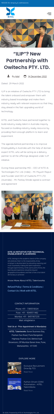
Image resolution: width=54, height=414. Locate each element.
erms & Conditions (33, 287)
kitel (17, 76)
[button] (49, 14)
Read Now (28, 372)
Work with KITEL (28, 291)
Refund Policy (14, 287)
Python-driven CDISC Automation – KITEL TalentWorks (34, 384)
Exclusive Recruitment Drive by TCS (34, 367)
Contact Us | (14, 291)
